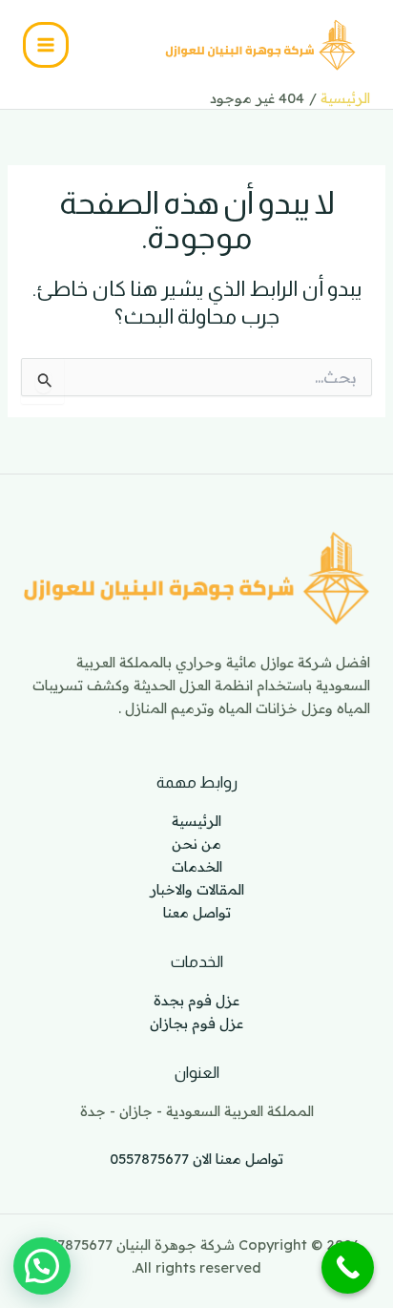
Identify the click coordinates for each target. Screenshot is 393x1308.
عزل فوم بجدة (196, 1000)
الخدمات (197, 866)
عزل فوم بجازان (196, 1023)
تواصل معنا (197, 912)
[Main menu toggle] (46, 45)
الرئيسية (196, 821)
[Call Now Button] (347, 1267)
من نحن (196, 843)
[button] (42, 1266)
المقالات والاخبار (197, 889)
